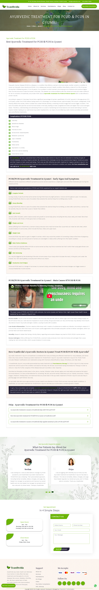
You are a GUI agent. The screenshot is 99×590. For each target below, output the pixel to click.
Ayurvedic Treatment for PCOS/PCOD (46, 388)
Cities (34, 26)
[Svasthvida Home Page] (11, 6)
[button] (46, 492)
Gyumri (40, 26)
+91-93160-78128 (86, 1)
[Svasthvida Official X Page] (9, 1)
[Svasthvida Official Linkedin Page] (15, 1)
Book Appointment (61, 549)
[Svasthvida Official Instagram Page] (6, 1)
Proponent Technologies (67, 589)
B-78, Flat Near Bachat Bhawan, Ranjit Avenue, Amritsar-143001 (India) (47, 1)
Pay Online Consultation (89, 6)
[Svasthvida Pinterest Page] (74, 583)
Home (30, 6)
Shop (64, 6)
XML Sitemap (40, 586)
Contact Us (71, 6)
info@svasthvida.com (74, 1)
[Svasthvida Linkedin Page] (78, 583)
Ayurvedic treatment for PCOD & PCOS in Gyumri (59, 93)
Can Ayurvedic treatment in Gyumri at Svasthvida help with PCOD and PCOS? (33, 410)
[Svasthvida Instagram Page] (64, 583)
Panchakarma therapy (60, 363)
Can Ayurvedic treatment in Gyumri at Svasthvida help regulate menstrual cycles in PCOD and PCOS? (40, 422)
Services (43, 6)
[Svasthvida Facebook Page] (60, 583)
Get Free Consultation (8, 585)
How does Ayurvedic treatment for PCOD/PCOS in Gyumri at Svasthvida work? (33, 416)
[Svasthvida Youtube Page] (18, 1)
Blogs (59, 6)
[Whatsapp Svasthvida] (95, 586)
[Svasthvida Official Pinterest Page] (12, 1)
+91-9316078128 (24, 166)
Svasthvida (15, 158)
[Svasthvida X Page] (69, 583)
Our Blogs (39, 579)
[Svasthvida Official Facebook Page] (3, 1)
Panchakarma (52, 6)
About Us (36, 6)
